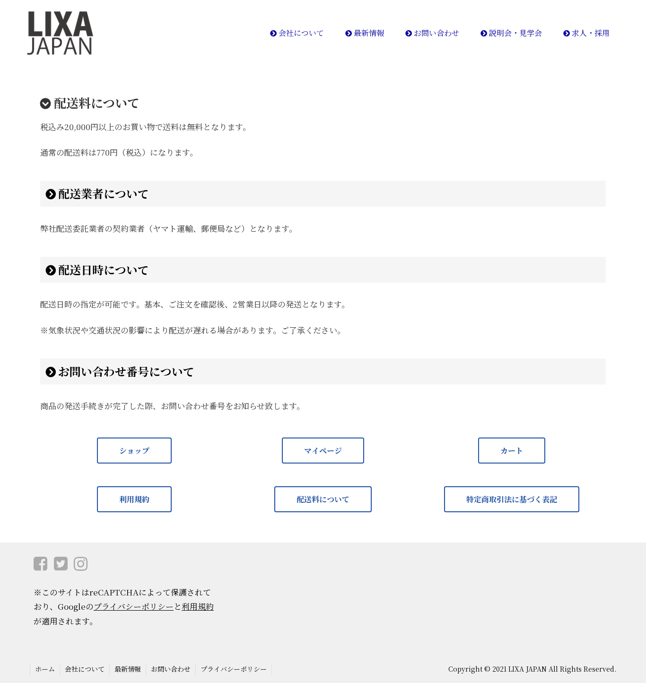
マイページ (323, 450)
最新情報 (127, 669)
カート (511, 450)
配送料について (323, 499)
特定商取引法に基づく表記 (511, 499)
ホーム (45, 669)
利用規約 (134, 499)
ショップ (134, 450)
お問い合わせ (171, 669)
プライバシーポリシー (134, 606)
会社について (85, 669)
